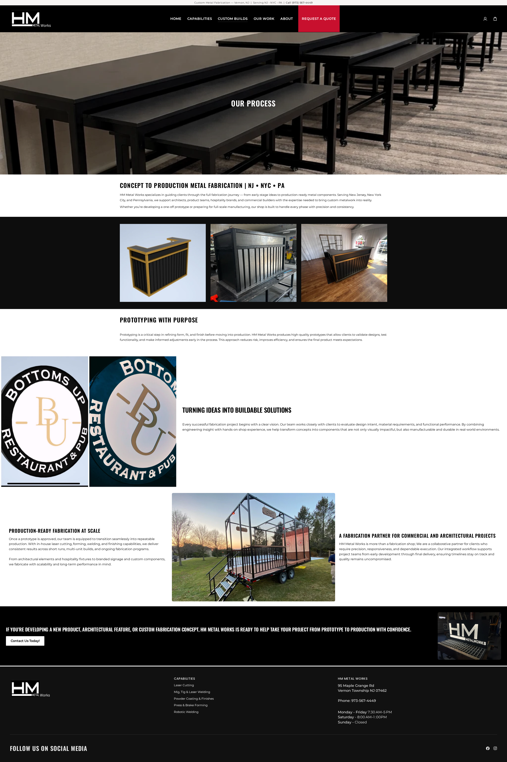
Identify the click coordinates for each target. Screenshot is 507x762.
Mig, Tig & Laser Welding (192, 692)
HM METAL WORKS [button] (353, 679)
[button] (199, 18)
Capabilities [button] (184, 679)
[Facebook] (488, 748)
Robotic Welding (186, 712)
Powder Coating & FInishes (194, 698)
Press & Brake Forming (191, 705)
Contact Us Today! (25, 641)
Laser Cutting (184, 685)
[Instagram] (495, 748)
